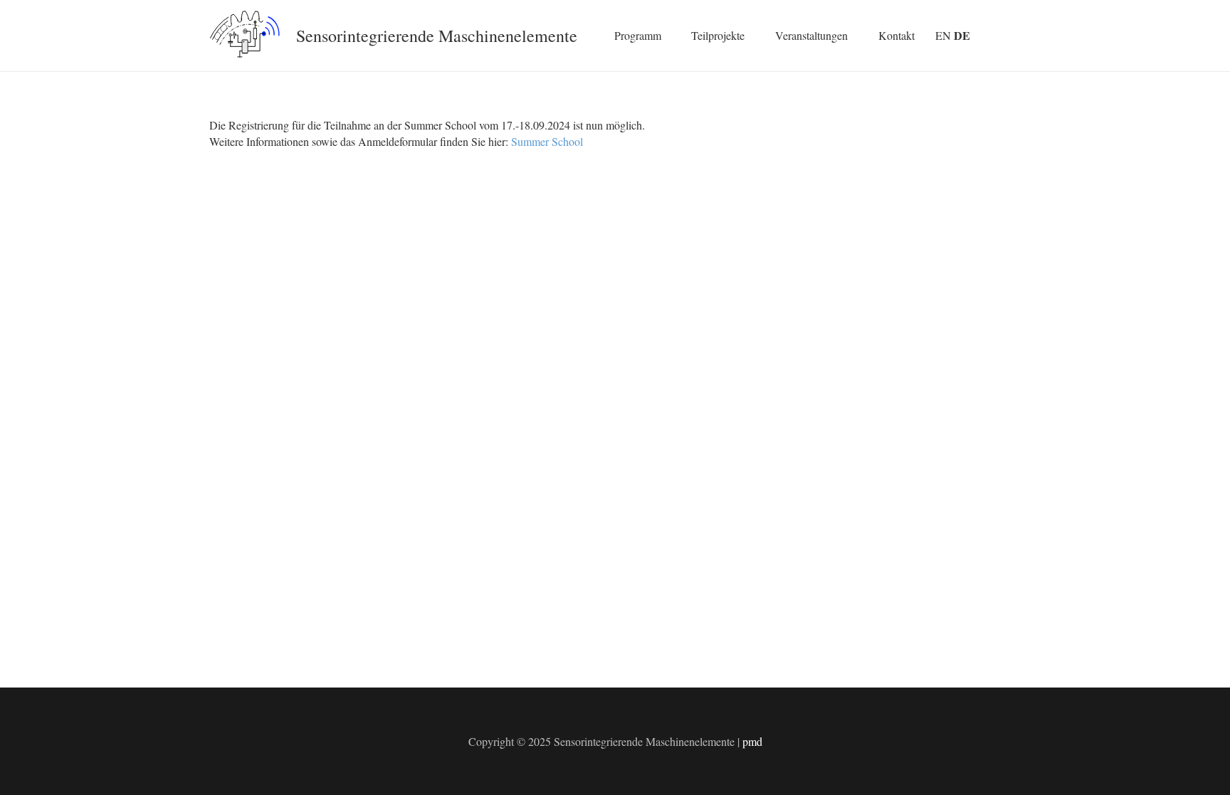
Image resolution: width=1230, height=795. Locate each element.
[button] (668, 35)
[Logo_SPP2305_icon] (244, 35)
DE (962, 35)
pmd (752, 741)
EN (943, 35)
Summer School (547, 141)
